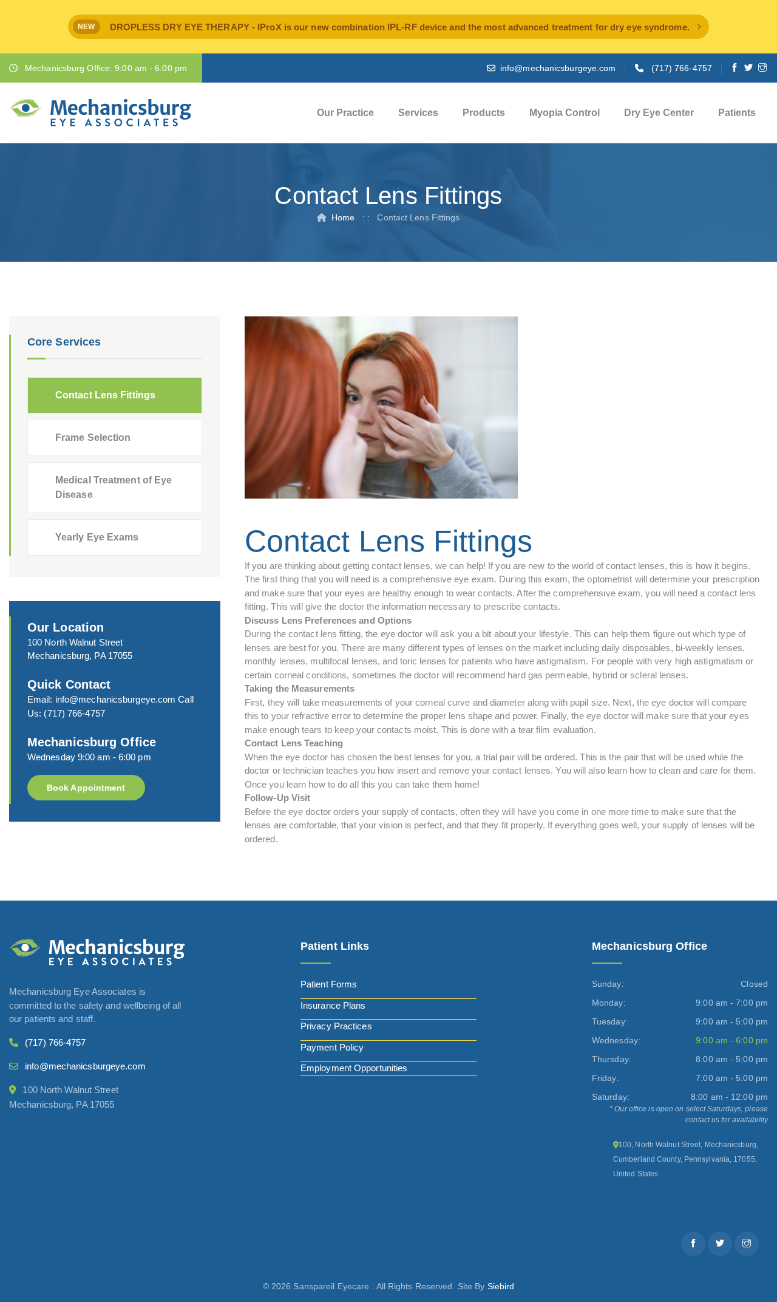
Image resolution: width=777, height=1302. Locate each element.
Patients (737, 112)
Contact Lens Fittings (105, 395)
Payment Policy (332, 1047)
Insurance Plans (333, 1005)
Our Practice (345, 112)
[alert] (388, 27)
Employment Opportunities (353, 1068)
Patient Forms (328, 984)
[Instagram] (762, 68)
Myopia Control (564, 112)
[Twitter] (748, 68)
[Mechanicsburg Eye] (100, 113)
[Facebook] (734, 68)
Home (343, 217)
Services (418, 112)
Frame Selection (93, 437)
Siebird (501, 1286)
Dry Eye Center (659, 112)
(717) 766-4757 (681, 68)
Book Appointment (86, 787)
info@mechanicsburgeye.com (558, 68)
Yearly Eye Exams (97, 537)
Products (484, 112)
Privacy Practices (336, 1026)
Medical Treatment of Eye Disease (113, 487)
